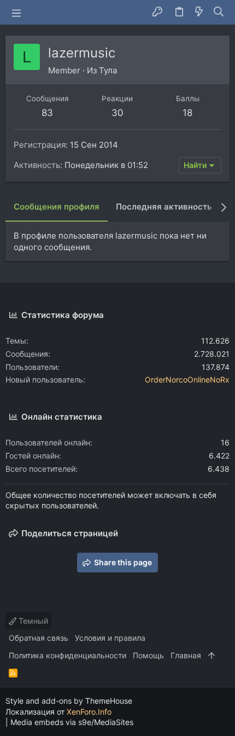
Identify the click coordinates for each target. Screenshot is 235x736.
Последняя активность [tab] (164, 206)
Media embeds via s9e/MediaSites (71, 722)
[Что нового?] (199, 12)
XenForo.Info (89, 711)
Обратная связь (38, 637)
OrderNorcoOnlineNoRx (187, 379)
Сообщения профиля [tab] (56, 206)
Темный (32, 620)
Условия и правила (110, 637)
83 (47, 112)
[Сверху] (211, 655)
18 (187, 112)
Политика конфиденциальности (67, 655)
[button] (16, 12)
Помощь (148, 655)
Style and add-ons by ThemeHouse (68, 700)
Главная (186, 655)
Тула (108, 70)
